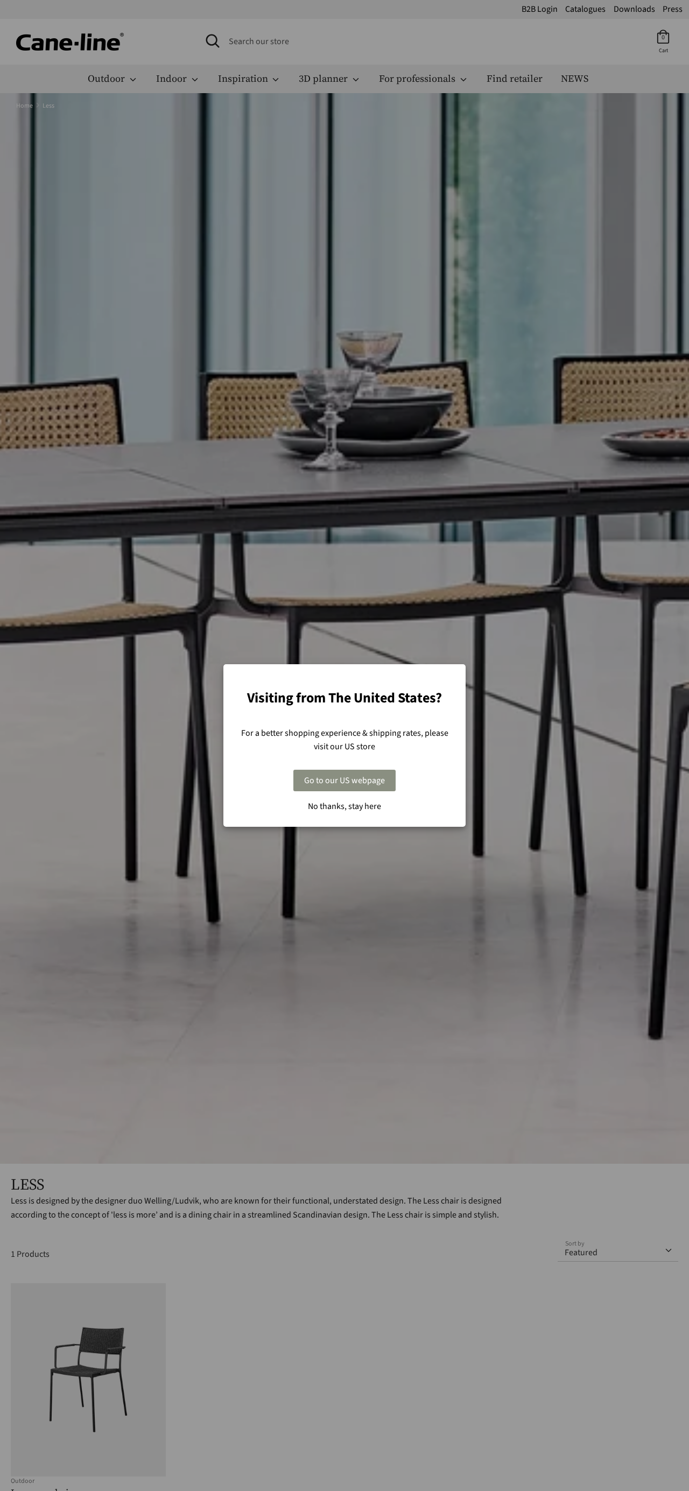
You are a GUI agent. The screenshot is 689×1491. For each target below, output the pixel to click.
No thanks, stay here (344, 806)
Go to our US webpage (344, 780)
